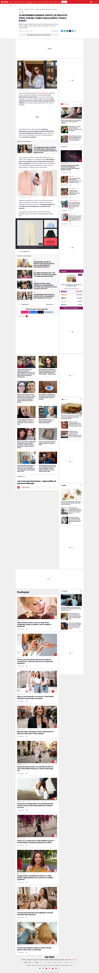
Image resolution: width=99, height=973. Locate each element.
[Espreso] (36, 962)
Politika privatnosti (65, 965)
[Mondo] (31, 962)
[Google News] (56, 968)
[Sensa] (60, 962)
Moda (32, 9)
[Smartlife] (55, 962)
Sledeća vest (49, 304)
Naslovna (21, 9)
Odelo (44, 133)
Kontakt (49, 965)
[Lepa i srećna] (4, 2)
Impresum (34, 965)
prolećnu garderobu (43, 93)
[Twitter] (43, 968)
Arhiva (71, 965)
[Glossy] (49, 962)
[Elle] (41, 962)
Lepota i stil (27, 9)
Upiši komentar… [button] (26, 487)
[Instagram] (49, 968)
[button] (55, 31)
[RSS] (59, 968)
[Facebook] (39, 968)
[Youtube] (52, 968)
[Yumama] (66, 962)
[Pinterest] (46, 968)
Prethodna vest (25, 304)
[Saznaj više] (81, 104)
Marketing (29, 965)
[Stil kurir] (45, 962)
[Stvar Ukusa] (72, 962)
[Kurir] (25, 962)
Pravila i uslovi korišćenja (42, 965)
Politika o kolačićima (56, 965)
